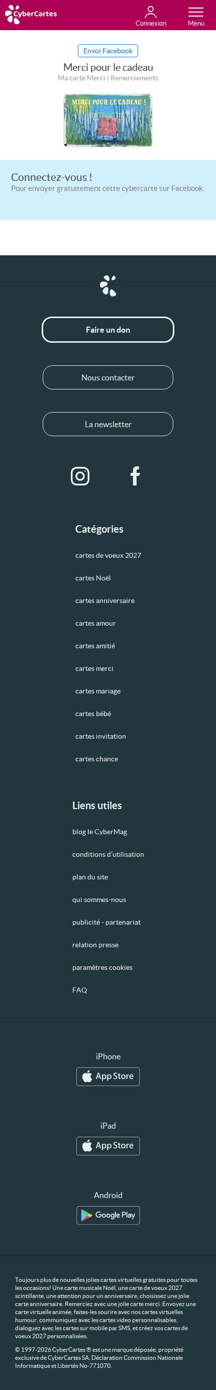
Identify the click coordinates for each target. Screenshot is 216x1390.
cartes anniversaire (105, 601)
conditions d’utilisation (108, 854)
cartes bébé (93, 714)
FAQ (79, 990)
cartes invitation (100, 736)
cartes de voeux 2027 (108, 555)
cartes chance (96, 759)
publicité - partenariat (106, 922)
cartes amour (95, 623)
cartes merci (94, 668)
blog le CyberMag (99, 832)
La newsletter (108, 424)
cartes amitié (95, 646)
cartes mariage (98, 691)
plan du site (90, 877)
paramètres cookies (102, 967)
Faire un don (108, 329)
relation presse (95, 945)
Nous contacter (108, 377)
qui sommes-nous (99, 900)
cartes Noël (93, 578)
